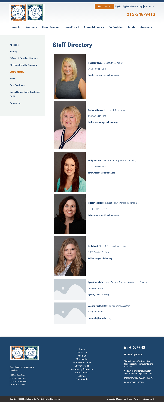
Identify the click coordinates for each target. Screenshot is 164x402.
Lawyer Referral (71, 27)
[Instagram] (138, 347)
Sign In (118, 6)
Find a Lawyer (104, 6)
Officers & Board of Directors (24, 58)
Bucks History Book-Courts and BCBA (25, 94)
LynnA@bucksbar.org (98, 294)
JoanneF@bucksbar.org (99, 318)
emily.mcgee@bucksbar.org (101, 172)
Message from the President (23, 65)
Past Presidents (17, 85)
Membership (31, 27)
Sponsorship (146, 27)
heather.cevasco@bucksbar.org (103, 75)
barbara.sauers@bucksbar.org (103, 122)
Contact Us (149, 6)
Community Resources (94, 27)
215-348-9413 (141, 14)
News (12, 78)
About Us (16, 27)
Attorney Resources (50, 27)
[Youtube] (143, 347)
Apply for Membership (132, 6)
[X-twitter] (134, 347)
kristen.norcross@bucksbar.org (103, 215)
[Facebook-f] (130, 347)
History (13, 51)
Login (82, 349)
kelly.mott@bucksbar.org (100, 258)
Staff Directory (17, 72)
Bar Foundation (115, 27)
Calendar (132, 27)
